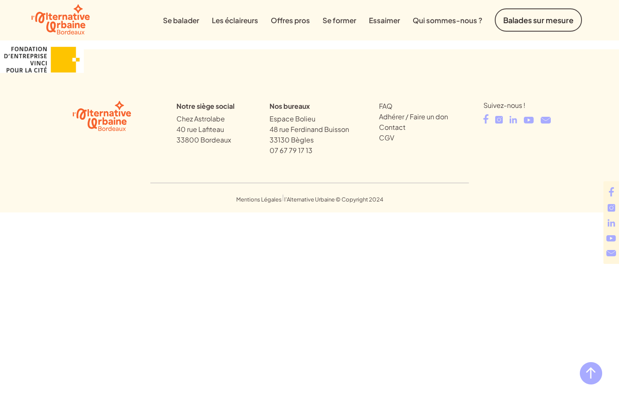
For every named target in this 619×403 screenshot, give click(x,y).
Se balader (181, 20)
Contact (392, 127)
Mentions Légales (259, 199)
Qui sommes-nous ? (447, 20)
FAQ (385, 106)
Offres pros (290, 20)
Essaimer (384, 20)
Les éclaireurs (235, 20)
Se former (339, 20)
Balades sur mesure (538, 20)
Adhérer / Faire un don (413, 116)
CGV (386, 137)
